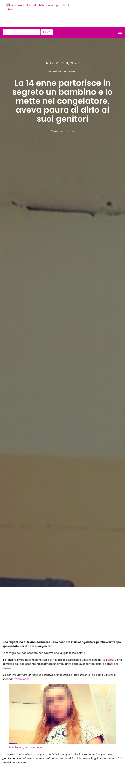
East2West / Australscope (25, 747)
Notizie (69, 131)
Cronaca (57, 131)
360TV (112, 660)
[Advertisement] (57, 614)
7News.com (21, 679)
